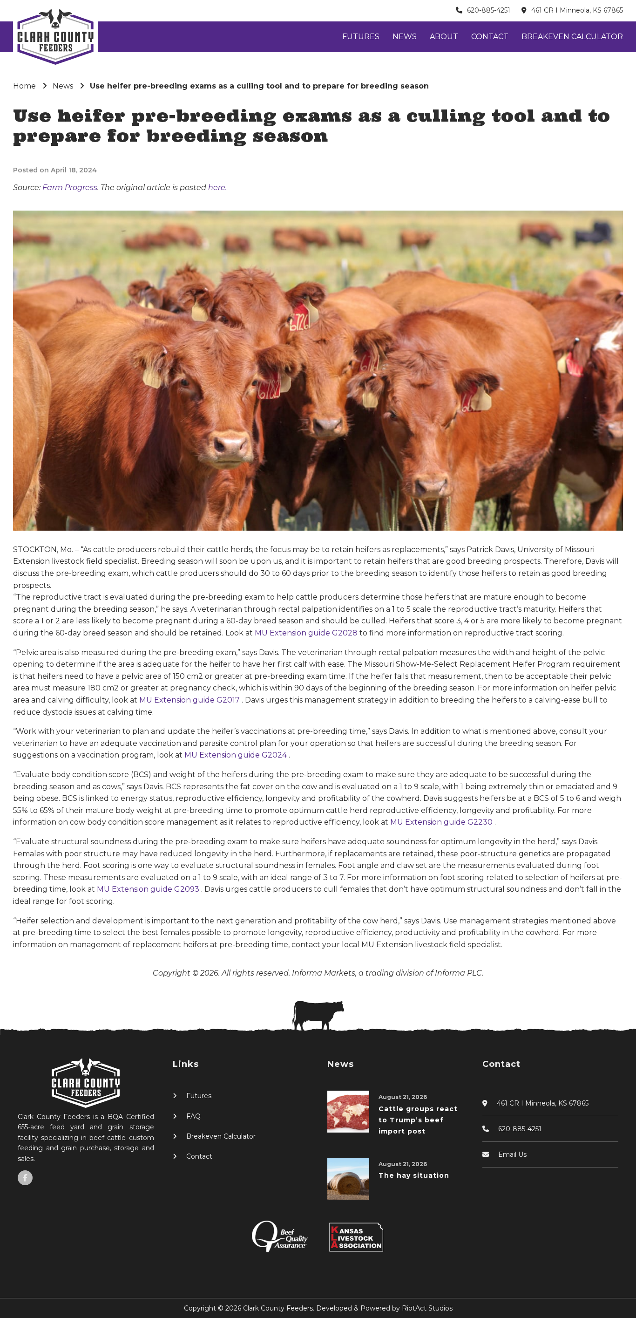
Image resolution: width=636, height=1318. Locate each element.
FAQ (193, 1116)
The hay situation (414, 1175)
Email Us (512, 1154)
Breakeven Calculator (572, 36)
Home (24, 86)
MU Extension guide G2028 (307, 632)
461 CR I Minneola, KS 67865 (577, 10)
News (404, 36)
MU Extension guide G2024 (236, 755)
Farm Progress (69, 187)
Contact (489, 36)
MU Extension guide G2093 (149, 889)
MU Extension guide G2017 (190, 700)
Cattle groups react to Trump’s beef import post (418, 1120)
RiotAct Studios (427, 1308)
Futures (360, 36)
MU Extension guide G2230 (442, 822)
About (444, 36)
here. (217, 187)
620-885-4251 (488, 10)
